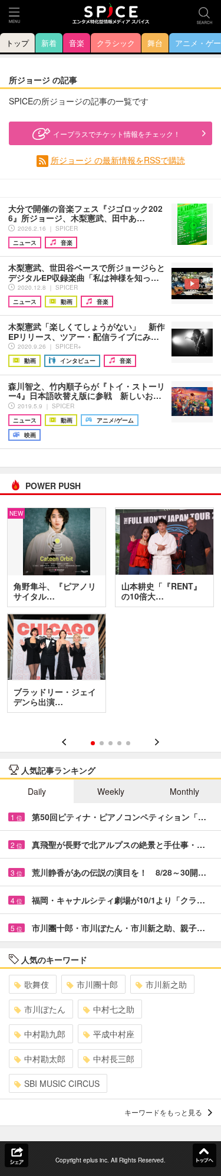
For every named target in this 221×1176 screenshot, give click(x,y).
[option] (110, 614)
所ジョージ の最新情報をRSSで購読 (118, 160)
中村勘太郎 (44, 1058)
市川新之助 (166, 984)
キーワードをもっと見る (163, 1112)
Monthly (184, 791)
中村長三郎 (113, 1058)
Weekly (110, 791)
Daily (37, 791)
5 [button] (128, 743)
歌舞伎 (36, 984)
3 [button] (110, 743)
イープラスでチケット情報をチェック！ (116, 134)
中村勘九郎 (44, 1034)
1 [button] (93, 743)
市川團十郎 (97, 984)
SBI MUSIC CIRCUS (62, 1083)
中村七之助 (113, 1009)
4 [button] (119, 743)
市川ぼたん (44, 1009)
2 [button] (102, 743)
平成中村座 (113, 1034)
